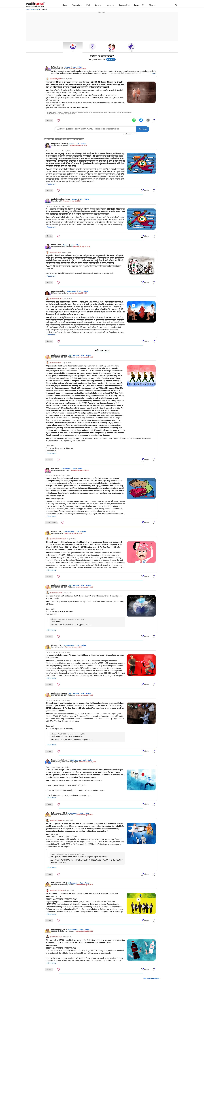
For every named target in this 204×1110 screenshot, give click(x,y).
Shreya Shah (56, 245)
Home (64, 5)
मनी (92, 51)
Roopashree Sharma (59, 144)
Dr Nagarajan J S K (58, 813)
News (97, 5)
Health (38, 9)
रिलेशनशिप (111, 51)
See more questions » (151, 978)
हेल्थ (73, 51)
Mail (88, 5)
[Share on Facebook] (140, 120)
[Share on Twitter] (148, 120)
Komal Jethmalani (58, 291)
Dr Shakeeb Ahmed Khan (60, 199)
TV (143, 5)
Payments (76, 5)
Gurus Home (30, 9)
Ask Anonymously (130, 134)
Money (109, 5)
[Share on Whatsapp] (133, 120)
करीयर (131, 51)
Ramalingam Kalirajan (59, 760)
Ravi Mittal (55, 468)
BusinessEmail (124, 5)
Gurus (136, 5)
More (151, 5)
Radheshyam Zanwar (59, 355)
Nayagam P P (56, 531)
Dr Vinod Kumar (57, 67)
